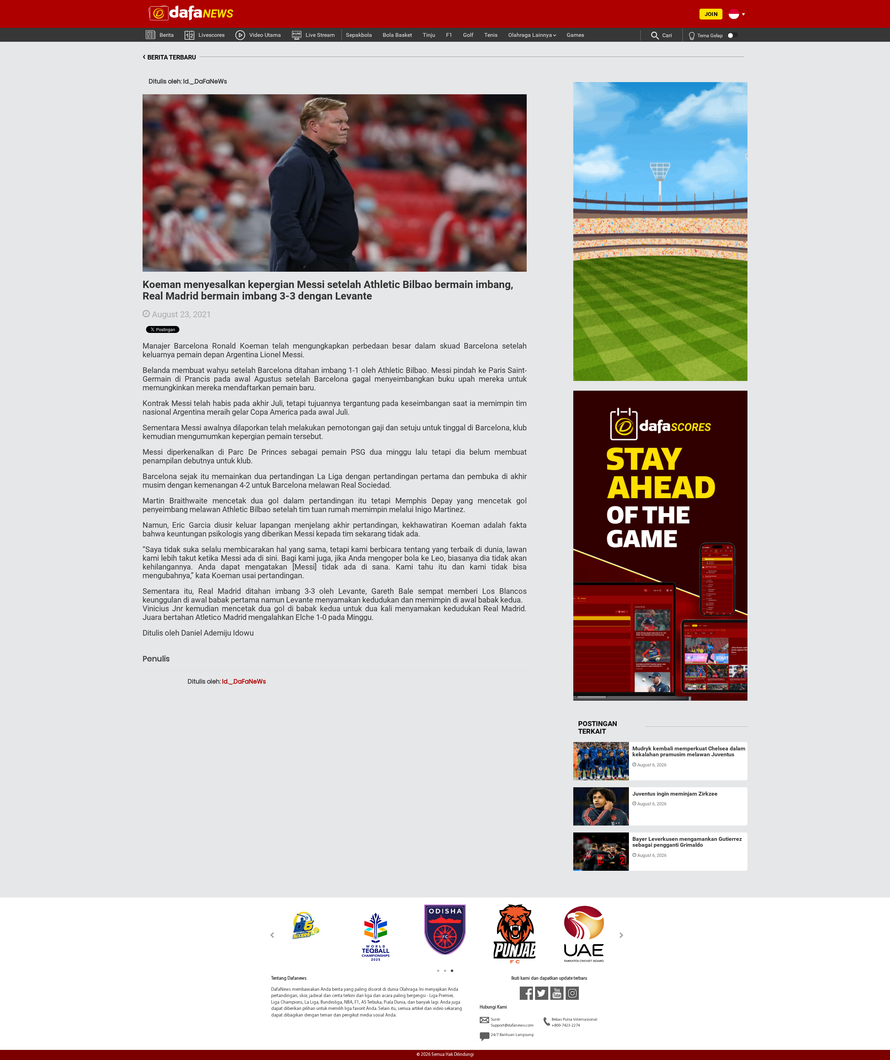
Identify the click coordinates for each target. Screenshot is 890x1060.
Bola (584, 772)
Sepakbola (359, 35)
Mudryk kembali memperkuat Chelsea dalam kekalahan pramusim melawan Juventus (688, 751)
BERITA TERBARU (169, 56)
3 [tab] (451, 970)
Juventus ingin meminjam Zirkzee (675, 793)
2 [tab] (445, 970)
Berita (167, 35)
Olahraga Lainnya (530, 35)
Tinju (429, 35)
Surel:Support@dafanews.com (512, 1023)
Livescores (212, 35)
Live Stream (320, 35)
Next (622, 935)
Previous (268, 935)
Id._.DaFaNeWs (244, 681)
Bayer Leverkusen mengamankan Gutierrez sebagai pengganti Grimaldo (687, 842)
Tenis (490, 35)
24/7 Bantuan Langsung (512, 1035)
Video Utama (265, 35)
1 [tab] (438, 970)
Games (575, 35)
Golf (468, 35)
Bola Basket (397, 35)
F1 (449, 35)
